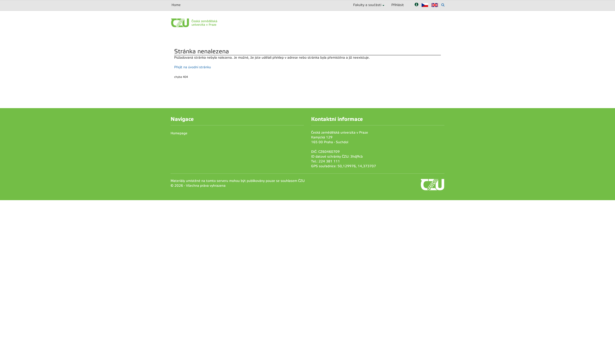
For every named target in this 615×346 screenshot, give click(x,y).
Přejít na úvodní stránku (192, 67)
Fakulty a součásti (367, 5)
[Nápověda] (416, 5)
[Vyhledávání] (442, 5)
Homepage (179, 133)
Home (176, 5)
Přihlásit (397, 5)
